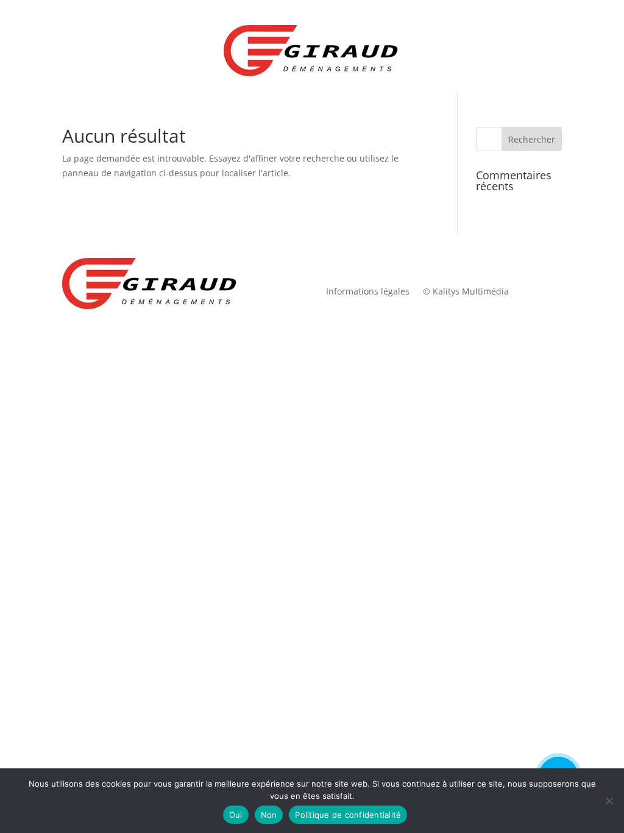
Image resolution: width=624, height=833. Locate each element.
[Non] (609, 801)
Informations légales (368, 292)
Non (269, 815)
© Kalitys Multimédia (466, 292)
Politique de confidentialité (348, 815)
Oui (236, 815)
